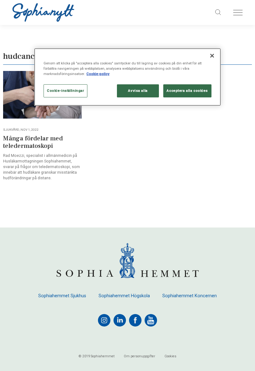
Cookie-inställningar (65, 90)
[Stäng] (212, 56)
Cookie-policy (97, 74)
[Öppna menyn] (238, 12)
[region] (127, 77)
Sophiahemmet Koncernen (189, 296)
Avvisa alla (137, 90)
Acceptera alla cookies (187, 90)
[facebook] (135, 320)
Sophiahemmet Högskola (124, 296)
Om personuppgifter (139, 356)
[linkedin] (120, 320)
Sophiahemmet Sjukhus (62, 296)
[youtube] (151, 320)
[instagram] (104, 320)
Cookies (170, 356)
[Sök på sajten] (218, 12)
